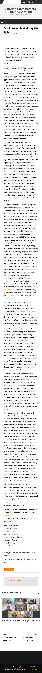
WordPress (33, 669)
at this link (32, 519)
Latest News (8, 569)
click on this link (9, 290)
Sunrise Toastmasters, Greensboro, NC (21, 10)
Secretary (6, 33)
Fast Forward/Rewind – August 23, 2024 (21, 620)
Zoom (8, 516)
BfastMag (17, 669)
